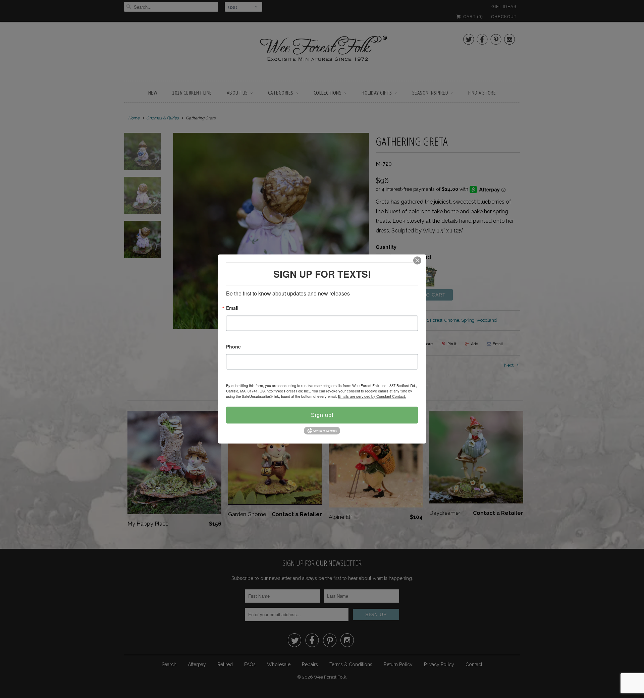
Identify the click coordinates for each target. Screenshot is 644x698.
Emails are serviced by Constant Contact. (372, 395)
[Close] (417, 260)
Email (232, 308)
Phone (233, 347)
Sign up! (322, 415)
